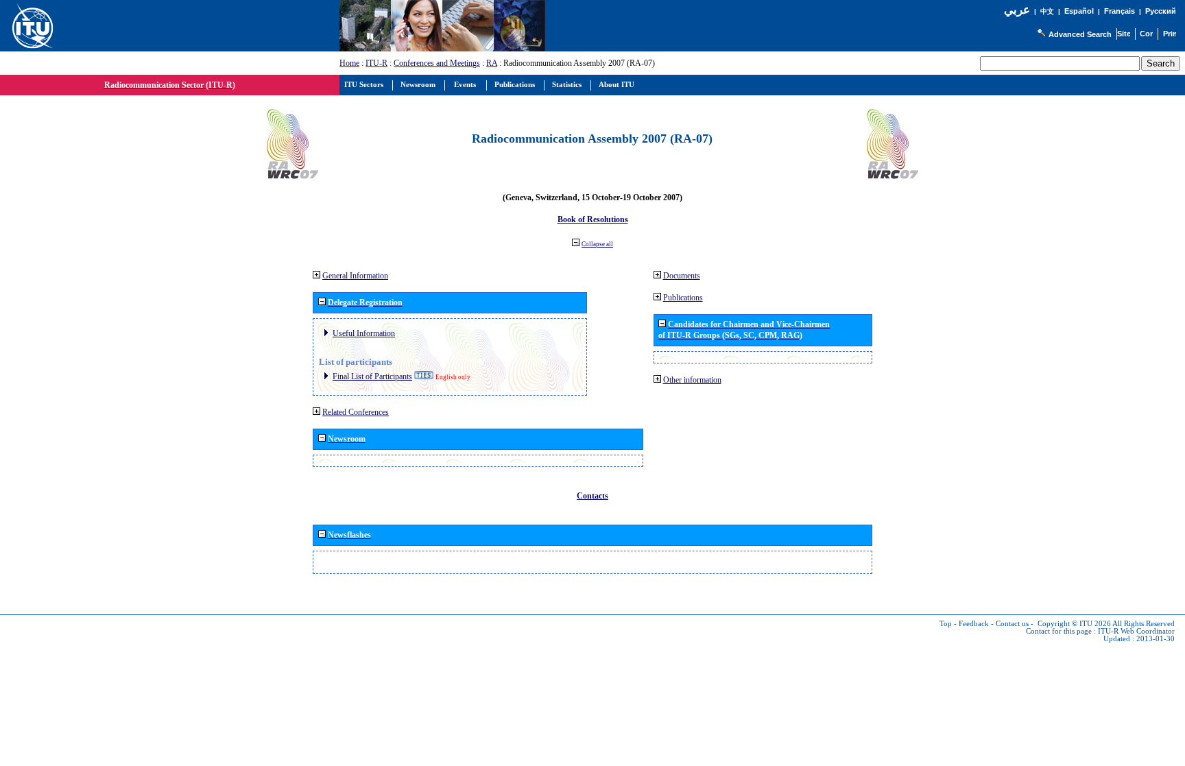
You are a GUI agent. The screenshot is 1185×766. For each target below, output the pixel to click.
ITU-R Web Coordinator (1136, 631)
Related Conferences (355, 412)
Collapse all (597, 244)
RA (491, 63)
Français (1119, 11)
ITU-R (376, 63)
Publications (683, 297)
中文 (1047, 11)
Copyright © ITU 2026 (1074, 623)
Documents (681, 275)
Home (349, 63)
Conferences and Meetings (437, 63)
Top (945, 623)
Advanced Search (1080, 34)
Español (1079, 11)
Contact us (1012, 623)
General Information (355, 275)
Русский (1160, 11)
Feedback (974, 623)
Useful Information (364, 333)
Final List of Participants (372, 376)
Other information (692, 380)
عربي (1017, 9)
